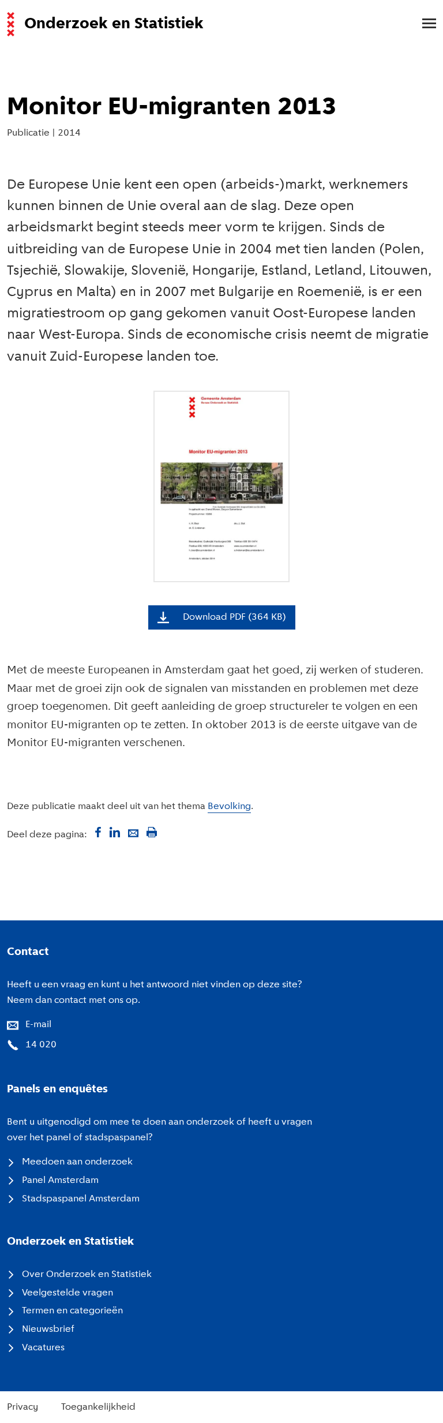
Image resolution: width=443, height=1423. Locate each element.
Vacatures (43, 1348)
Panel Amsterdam (60, 1180)
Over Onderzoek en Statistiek (87, 1274)
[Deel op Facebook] (96, 832)
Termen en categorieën (72, 1311)
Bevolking (229, 806)
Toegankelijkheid (98, 1407)
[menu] (423, 24)
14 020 (41, 1045)
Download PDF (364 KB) (234, 617)
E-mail (38, 1024)
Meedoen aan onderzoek (77, 1162)
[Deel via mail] (133, 832)
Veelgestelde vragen (67, 1293)
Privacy (22, 1407)
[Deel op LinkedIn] (115, 832)
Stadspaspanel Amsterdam (81, 1199)
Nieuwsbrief (48, 1329)
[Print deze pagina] (151, 832)
